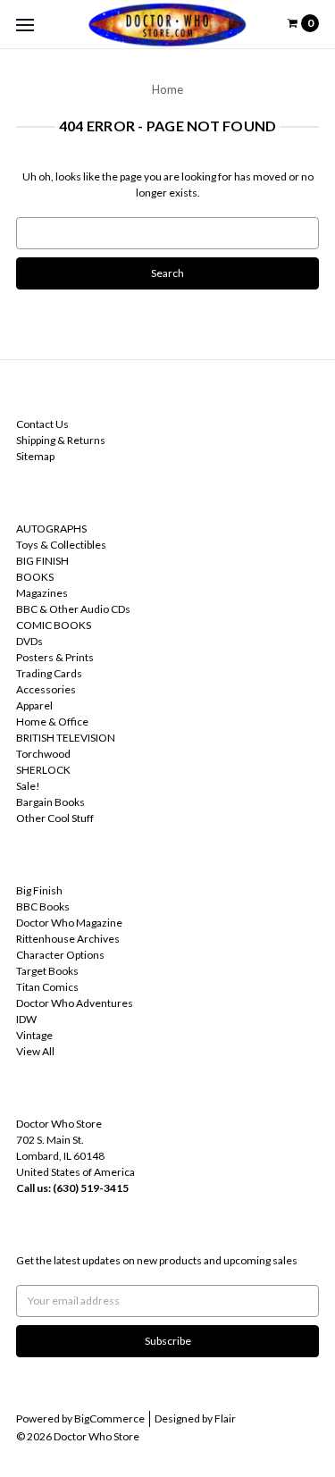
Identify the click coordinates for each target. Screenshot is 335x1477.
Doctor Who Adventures (74, 1003)
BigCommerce (109, 1418)
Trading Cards (49, 673)
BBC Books (43, 906)
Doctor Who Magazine (69, 922)
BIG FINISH (42, 560)
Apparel (34, 705)
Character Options (60, 954)
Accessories (46, 689)
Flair (225, 1418)
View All (35, 1051)
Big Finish (39, 890)
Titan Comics (47, 987)
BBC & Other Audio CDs (73, 609)
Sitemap (35, 456)
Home (167, 89)
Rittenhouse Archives (68, 938)
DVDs (29, 641)
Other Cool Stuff (55, 818)
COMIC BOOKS (53, 625)
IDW (26, 1019)
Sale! (28, 786)
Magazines (42, 593)
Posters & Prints (55, 657)
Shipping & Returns (60, 440)
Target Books (47, 971)
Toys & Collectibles (61, 544)
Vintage (34, 1035)
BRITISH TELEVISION (65, 737)
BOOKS (35, 576)
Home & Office (52, 721)
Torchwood (43, 753)
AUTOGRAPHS (51, 528)
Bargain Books (50, 802)
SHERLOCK (43, 769)
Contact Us (42, 424)
